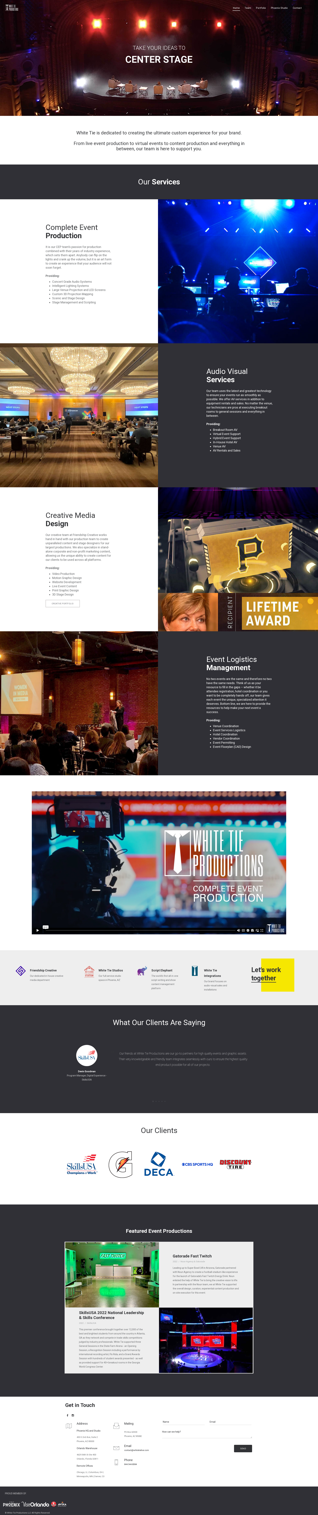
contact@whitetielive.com (136, 1450)
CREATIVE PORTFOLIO (63, 603)
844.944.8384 (130, 1464)
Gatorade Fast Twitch (192, 1256)
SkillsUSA (91, 1323)
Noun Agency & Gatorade (193, 1261)
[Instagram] (73, 1415)
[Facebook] (67, 1415)
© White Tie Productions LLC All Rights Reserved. (27, 1513)
